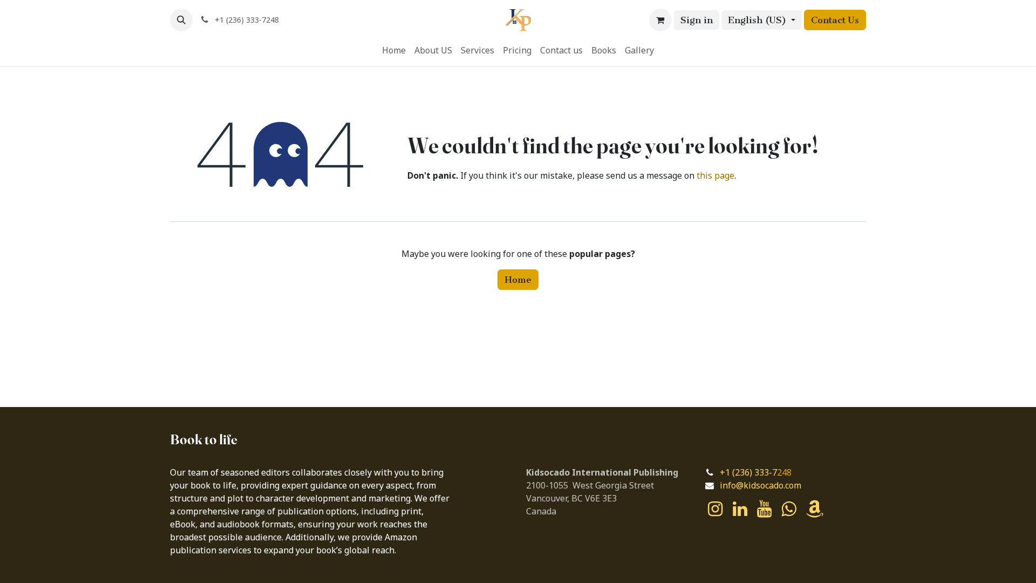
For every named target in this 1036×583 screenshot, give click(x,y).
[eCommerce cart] (660, 20)
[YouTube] (764, 509)
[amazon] (815, 509)
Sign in (696, 20)
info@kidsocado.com (760, 486)
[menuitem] (394, 51)
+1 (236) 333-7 (748, 473)
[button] (181, 20)
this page (715, 176)
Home (518, 279)
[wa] (788, 509)
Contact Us (835, 20)
